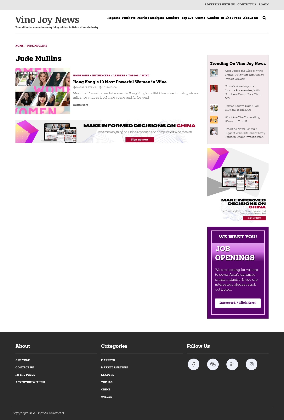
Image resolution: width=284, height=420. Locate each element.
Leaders (172, 18)
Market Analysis (114, 367)
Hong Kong (81, 76)
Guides (213, 18)
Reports (113, 18)
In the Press (231, 18)
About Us (250, 18)
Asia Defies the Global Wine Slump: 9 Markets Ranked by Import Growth (244, 75)
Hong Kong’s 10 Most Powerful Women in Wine (42, 91)
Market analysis (150, 18)
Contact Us (24, 367)
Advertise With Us (220, 4)
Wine (145, 76)
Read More (80, 105)
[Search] (264, 18)
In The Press (25, 375)
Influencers (101, 76)
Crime (200, 18)
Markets (128, 18)
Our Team (22, 360)
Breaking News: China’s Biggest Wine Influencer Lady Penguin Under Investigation (245, 133)
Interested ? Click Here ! (237, 303)
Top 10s (187, 18)
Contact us (246, 4)
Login (264, 4)
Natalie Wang (86, 88)
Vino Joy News (47, 19)
